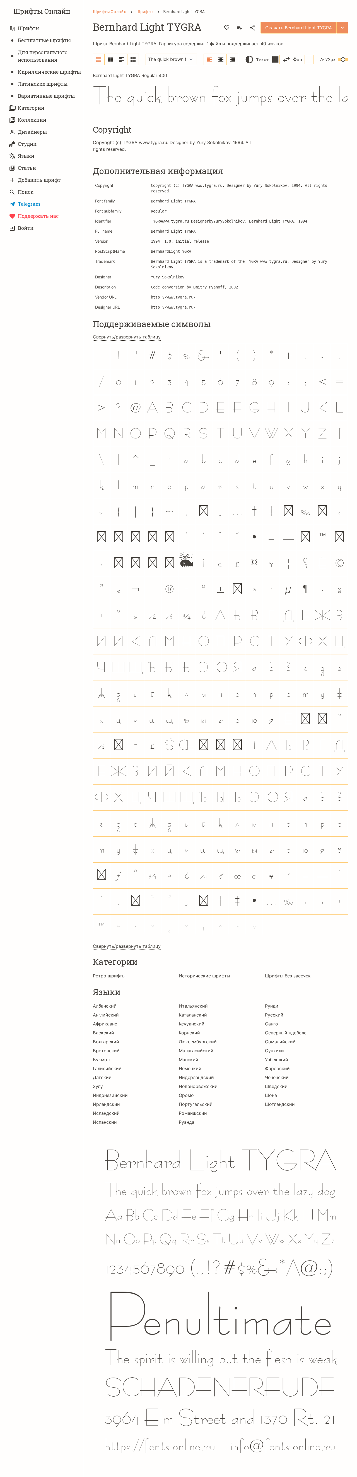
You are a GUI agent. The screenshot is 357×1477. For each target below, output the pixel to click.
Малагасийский (196, 1050)
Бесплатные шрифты (44, 40)
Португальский (196, 1104)
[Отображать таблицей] (133, 59)
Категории (31, 107)
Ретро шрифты (109, 976)
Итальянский (193, 1006)
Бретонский (106, 1050)
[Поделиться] (252, 27)
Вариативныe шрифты (46, 95)
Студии (27, 143)
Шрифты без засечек (288, 976)
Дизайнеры (32, 131)
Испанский (105, 1122)
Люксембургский (198, 1041)
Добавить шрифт (39, 179)
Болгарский (106, 1041)
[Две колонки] (110, 59)
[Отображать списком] (99, 59)
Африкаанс (105, 1024)
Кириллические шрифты (49, 71)
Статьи (27, 167)
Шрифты (29, 28)
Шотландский (280, 1104)
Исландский (106, 1113)
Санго (271, 1024)
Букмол (101, 1059)
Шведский (276, 1086)
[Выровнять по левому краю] (209, 59)
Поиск (25, 191)
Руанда (186, 1122)
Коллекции (32, 119)
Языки (26, 155)
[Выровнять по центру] (221, 59)
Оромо (186, 1095)
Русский (274, 1015)
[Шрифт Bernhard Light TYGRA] (220, 1297)
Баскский (103, 1032)
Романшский (193, 1113)
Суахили (274, 1050)
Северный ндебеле (286, 1032)
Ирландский (106, 1104)
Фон (297, 59)
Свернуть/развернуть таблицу (127, 337)
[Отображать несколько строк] (121, 59)
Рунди (271, 1006)
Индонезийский (110, 1095)
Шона (271, 1095)
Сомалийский (280, 1041)
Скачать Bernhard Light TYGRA (298, 27)
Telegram (29, 204)
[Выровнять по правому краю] (232, 59)
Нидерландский (196, 1077)
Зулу (98, 1086)
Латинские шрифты (42, 83)
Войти (25, 228)
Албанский (105, 1006)
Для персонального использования (42, 56)
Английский (106, 1015)
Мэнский (188, 1059)
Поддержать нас (38, 216)
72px (330, 59)
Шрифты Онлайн (41, 11)
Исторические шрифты (204, 976)
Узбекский (276, 1059)
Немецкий (190, 1068)
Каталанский (193, 1015)
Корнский (189, 1032)
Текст (262, 59)
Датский (102, 1077)
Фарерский (277, 1068)
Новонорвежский (198, 1086)
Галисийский (107, 1068)
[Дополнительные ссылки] (342, 28)
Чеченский (277, 1077)
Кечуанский (191, 1024)
